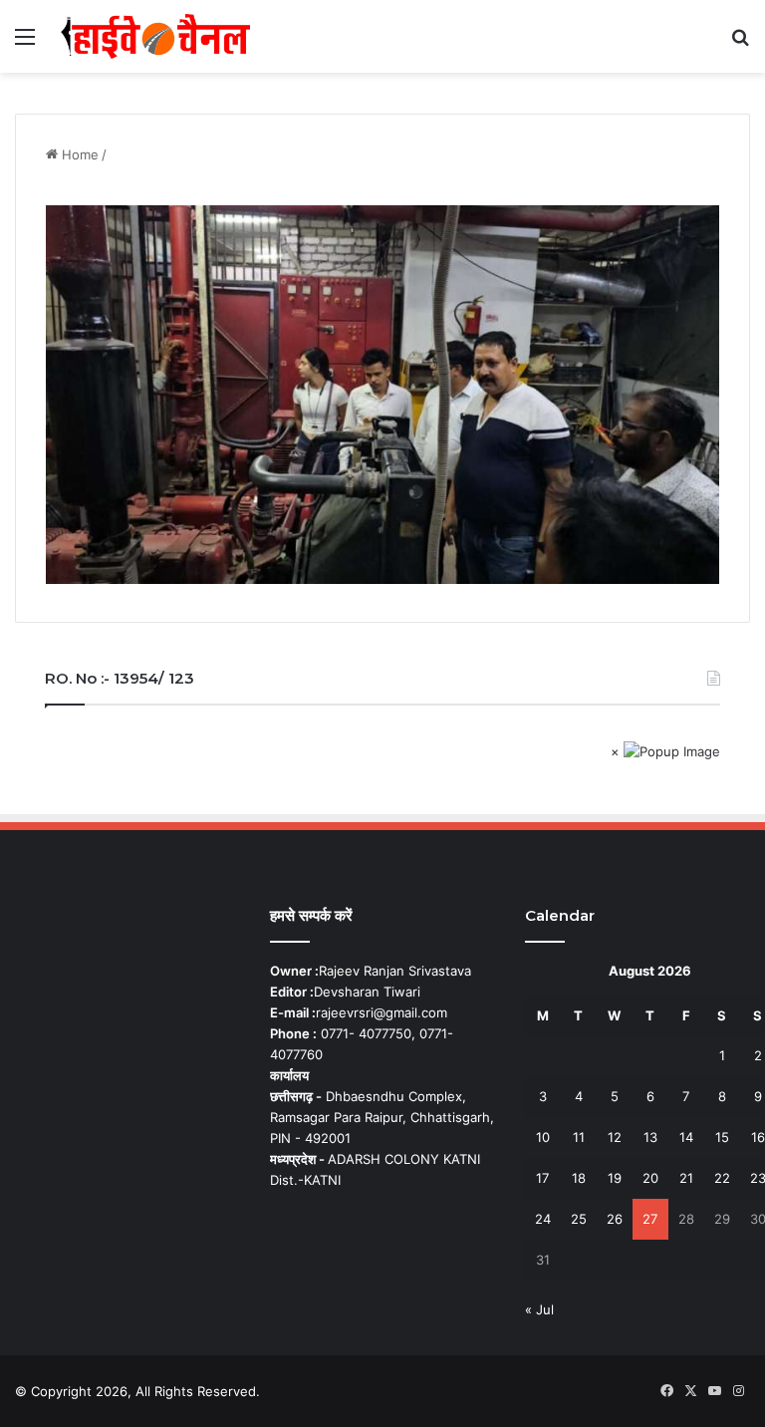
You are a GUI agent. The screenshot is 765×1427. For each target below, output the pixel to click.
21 (686, 1178)
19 (615, 1178)
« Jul (539, 1309)
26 (615, 1219)
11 (579, 1137)
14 (686, 1137)
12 (615, 1137)
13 (650, 1137)
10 (543, 1137)
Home (78, 154)
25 (579, 1219)
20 (650, 1178)
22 (722, 1178)
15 (722, 1137)
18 (579, 1178)
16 (758, 1137)
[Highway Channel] (155, 36)
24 (543, 1219)
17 (542, 1178)
